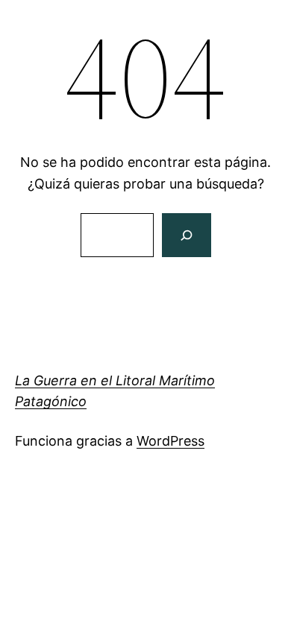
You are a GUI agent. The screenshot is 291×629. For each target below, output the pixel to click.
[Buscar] (186, 235)
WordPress (170, 441)
